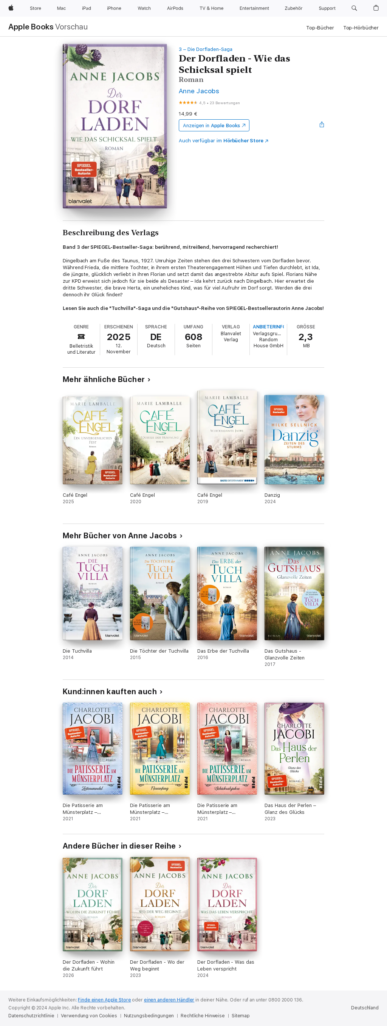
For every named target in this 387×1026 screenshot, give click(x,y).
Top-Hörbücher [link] (361, 28)
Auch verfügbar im (221, 140)
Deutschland (365, 1008)
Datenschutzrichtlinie (31, 1015)
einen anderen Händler (169, 1000)
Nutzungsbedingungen (149, 1015)
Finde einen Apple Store (104, 1000)
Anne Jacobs (199, 91)
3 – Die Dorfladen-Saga (205, 49)
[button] (354, 8)
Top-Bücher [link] (320, 28)
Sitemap (241, 1015)
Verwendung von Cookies (89, 1015)
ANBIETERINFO (269, 327)
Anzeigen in (211, 125)
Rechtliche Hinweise (203, 1015)
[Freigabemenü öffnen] (322, 125)
